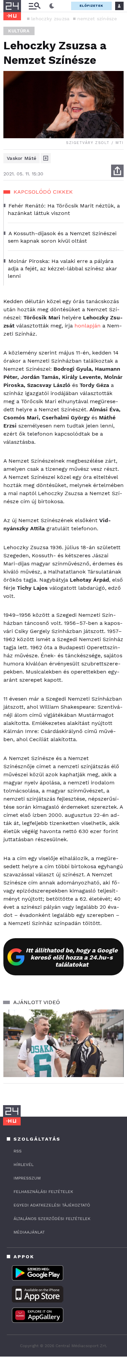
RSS (18, 1151)
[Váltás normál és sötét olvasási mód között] (52, 6)
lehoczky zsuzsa (50, 18)
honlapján (88, 325)
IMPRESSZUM (27, 1178)
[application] (63, 1043)
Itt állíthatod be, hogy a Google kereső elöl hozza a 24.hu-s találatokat (72, 957)
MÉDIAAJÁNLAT (29, 1232)
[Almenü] (34, 6)
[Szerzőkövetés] (46, 158)
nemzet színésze (97, 18)
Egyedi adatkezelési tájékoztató (52, 1205)
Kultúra (19, 30)
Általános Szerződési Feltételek (52, 1218)
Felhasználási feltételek (43, 1191)
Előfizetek (91, 5)
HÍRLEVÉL (24, 1164)
